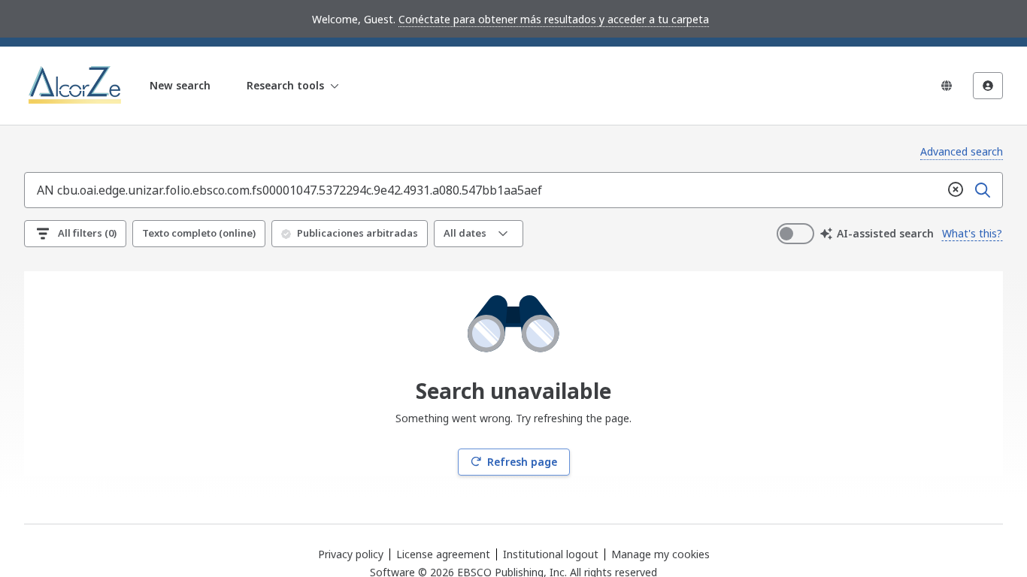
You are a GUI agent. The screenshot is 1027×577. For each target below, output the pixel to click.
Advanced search (961, 151)
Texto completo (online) (199, 233)
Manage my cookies (660, 554)
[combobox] (483, 190)
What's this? (972, 233)
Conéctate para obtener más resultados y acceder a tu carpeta (553, 19)
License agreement (443, 554)
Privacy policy (350, 554)
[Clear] (955, 190)
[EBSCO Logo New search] (76, 86)
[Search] (982, 190)
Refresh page (522, 462)
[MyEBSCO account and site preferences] (988, 85)
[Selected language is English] (946, 85)
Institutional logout (550, 554)
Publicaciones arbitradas (357, 233)
